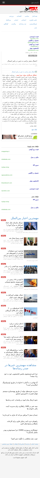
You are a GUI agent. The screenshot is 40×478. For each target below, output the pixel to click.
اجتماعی (23, 20)
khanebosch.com (33, 50)
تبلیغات (16, 444)
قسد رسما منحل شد (16, 238)
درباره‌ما (27, 444)
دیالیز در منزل (35, 157)
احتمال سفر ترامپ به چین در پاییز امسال (22, 61)
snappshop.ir (35, 46)
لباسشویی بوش (34, 48)
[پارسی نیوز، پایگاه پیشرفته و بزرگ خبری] (29, 9)
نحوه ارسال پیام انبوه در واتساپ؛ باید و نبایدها (22, 400)
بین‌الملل (8, 20)
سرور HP (36, 165)
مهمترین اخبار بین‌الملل (25, 218)
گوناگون (6, 24)
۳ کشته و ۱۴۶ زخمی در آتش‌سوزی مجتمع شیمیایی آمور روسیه (14, 282)
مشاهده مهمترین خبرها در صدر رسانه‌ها (20, 366)
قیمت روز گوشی (34, 44)
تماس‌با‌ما (21, 444)
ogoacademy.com (33, 42)
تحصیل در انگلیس (33, 40)
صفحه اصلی (34, 444)
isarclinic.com (34, 38)
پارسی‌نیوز (35, 2)
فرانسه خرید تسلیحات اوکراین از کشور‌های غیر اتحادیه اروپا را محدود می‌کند (13, 253)
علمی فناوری (33, 20)
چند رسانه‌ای (22, 24)
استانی (16, 20)
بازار (35, 28)
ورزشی (11, 16)
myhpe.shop (5, 167)
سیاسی (27, 16)
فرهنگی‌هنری (33, 24)
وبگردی (13, 24)
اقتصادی (19, 16)
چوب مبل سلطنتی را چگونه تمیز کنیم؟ (24, 439)
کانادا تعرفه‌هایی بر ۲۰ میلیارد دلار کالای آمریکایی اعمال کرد (14, 310)
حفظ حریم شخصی (7, 444)
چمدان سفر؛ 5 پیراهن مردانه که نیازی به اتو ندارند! (20, 415)
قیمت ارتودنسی (34, 36)
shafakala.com (5, 159)
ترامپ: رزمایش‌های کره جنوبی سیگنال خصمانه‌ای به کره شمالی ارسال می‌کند (13, 352)
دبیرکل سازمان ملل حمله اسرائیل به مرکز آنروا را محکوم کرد (14, 225)
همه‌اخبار (34, 16)
